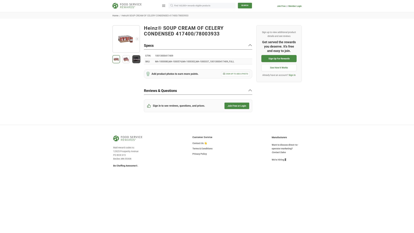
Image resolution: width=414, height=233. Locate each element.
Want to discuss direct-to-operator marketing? (285, 149)
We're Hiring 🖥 (279, 159)
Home (115, 15)
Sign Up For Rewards (279, 58)
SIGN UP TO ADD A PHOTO (237, 74)
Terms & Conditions (202, 148)
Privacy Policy (199, 154)
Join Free (281, 6)
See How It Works (279, 67)
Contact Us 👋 (199, 143)
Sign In (292, 75)
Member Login (295, 6)
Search (245, 5)
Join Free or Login (237, 106)
